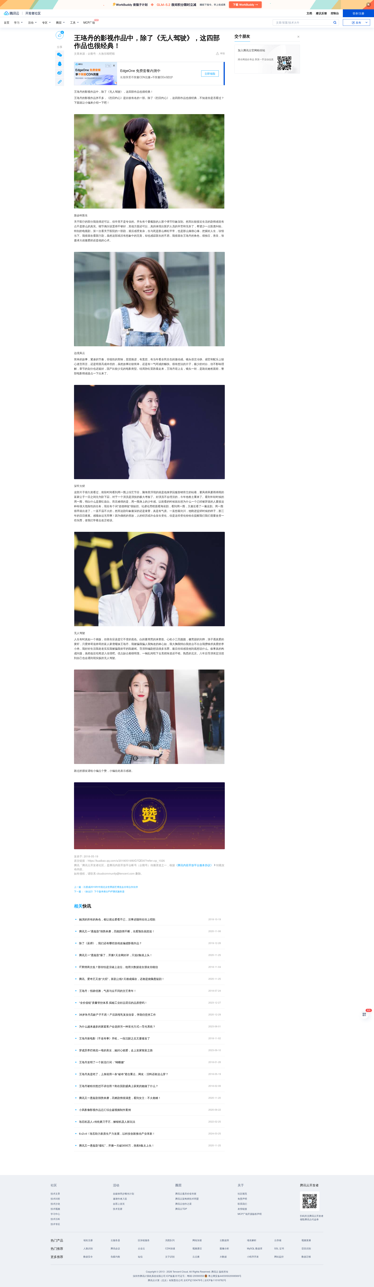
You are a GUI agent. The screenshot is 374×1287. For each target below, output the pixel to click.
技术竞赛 (117, 1208)
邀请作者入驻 (120, 1198)
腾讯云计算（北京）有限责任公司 (165, 1280)
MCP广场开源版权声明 (250, 1213)
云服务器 (115, 1240)
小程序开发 (253, 1256)
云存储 (277, 1240)
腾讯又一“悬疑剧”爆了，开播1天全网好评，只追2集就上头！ (115, 955)
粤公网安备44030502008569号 (224, 1275)
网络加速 (197, 1240)
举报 (222, 53)
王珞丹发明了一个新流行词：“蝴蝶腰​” (102, 1062)
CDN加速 (170, 1248)
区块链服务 (144, 1240)
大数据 (223, 1256)
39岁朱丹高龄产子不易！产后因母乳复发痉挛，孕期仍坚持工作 (117, 1014)
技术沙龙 (55, 1203)
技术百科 (55, 1218)
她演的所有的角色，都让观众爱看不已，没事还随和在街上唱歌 (117, 919)
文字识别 (170, 1256)
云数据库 (224, 1240)
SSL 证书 (279, 1248)
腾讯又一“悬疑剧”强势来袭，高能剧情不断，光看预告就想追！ (117, 931)
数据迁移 (306, 1256)
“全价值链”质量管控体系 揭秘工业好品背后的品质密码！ (113, 1003)
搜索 (334, 22)
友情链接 (242, 1208)
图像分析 (224, 1248)
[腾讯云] (11, 13)
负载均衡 (115, 1256)
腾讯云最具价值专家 (185, 1193)
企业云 (141, 1248)
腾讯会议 (115, 1248)
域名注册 (88, 1240)
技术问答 (55, 1198)
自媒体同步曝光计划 (123, 1193)
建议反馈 (321, 13)
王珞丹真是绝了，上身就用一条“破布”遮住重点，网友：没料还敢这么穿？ (123, 1074)
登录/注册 (358, 13)
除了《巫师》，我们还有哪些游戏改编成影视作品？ (110, 943)
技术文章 (55, 1193)
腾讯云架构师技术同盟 (187, 1198)
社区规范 (242, 1193)
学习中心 (55, 1213)
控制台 (335, 13)
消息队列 (170, 1240)
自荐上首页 (119, 1203)
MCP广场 (89, 22)
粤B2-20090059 (196, 1275)
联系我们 (242, 1203)
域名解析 (251, 1240)
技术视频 (55, 1208)
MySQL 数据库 (254, 1248)
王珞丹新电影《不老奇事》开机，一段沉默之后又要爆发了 (114, 1038)
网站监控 (279, 1256)
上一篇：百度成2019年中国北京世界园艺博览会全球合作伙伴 (106, 886)
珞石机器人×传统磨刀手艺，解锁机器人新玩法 (107, 1122)
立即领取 (210, 73)
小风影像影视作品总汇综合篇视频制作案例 (105, 1110)
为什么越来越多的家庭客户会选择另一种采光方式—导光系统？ (117, 1026)
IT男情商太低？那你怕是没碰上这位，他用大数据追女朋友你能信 (118, 967)
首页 (6, 22)
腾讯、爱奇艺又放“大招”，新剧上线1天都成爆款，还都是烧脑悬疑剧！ (121, 979)
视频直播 (306, 1240)
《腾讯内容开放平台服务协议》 (194, 865)
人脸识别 (88, 1248)
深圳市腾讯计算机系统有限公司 (149, 1275)
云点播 (195, 1256)
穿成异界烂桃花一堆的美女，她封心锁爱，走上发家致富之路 (116, 1050)
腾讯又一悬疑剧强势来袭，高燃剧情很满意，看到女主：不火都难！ (120, 1098)
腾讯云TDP (181, 1208)
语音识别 (306, 1248)
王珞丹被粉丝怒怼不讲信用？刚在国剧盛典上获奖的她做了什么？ (118, 1086)
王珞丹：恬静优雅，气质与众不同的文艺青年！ (107, 991)
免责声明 (242, 1198)
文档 (309, 13)
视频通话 (197, 1248)
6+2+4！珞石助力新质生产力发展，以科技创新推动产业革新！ (117, 1133)
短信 (140, 1256)
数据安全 (88, 1256)
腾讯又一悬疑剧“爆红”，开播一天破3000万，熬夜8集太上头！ (116, 1145)
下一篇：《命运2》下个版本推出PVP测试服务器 (99, 891)
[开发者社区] (33, 13)
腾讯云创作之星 (183, 1203)
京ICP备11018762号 (215, 1280)
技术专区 (55, 1224)
